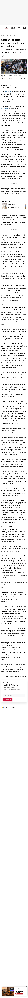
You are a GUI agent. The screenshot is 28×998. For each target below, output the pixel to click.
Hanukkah (4, 108)
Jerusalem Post (4, 35)
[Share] (2, 56)
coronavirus (8, 92)
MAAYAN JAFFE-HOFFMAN (8, 84)
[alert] (14, 991)
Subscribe (8, 699)
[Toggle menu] (3, 28)
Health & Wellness (13, 35)
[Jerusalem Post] (15, 28)
